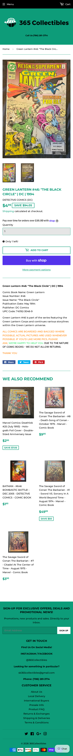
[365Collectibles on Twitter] (26, 734)
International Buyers (36, 700)
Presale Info (36, 705)
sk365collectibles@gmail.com (37, 672)
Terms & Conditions (37, 722)
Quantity (8, 224)
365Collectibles (37, 743)
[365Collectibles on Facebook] (32, 734)
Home (6, 49)
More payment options (36, 269)
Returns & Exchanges (36, 713)
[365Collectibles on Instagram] (45, 734)
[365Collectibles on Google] (38, 734)
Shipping (8, 211)
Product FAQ (36, 709)
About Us (36, 691)
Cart (67, 4)
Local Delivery (36, 696)
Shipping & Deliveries (36, 718)
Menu (10, 4)
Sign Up (63, 630)
